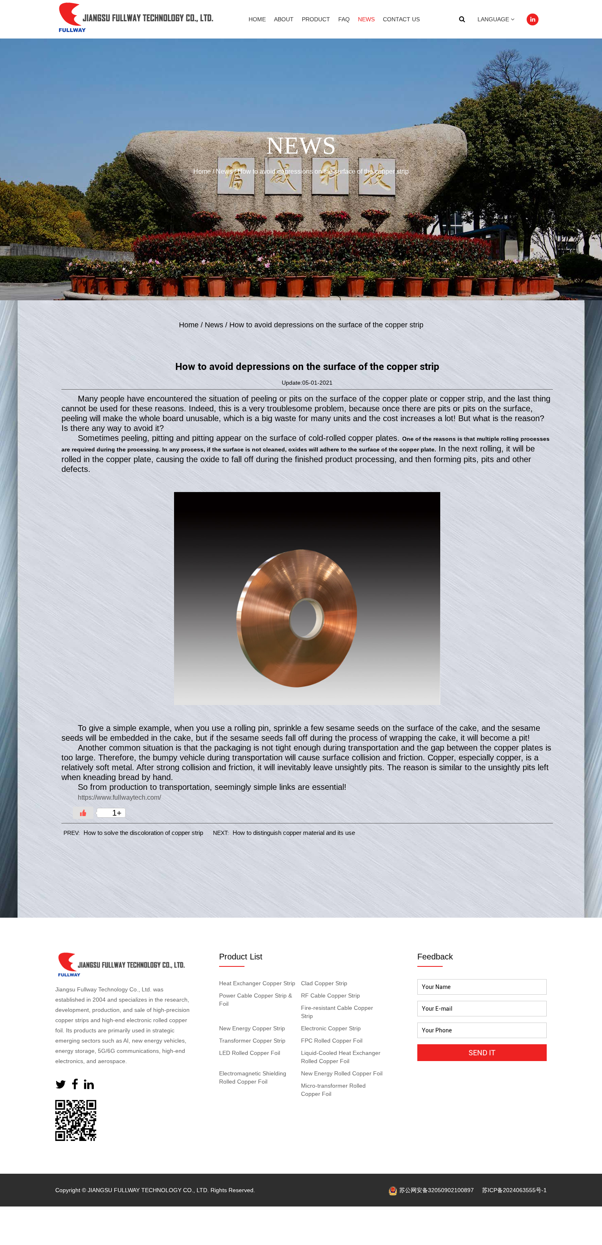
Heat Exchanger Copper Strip (257, 983)
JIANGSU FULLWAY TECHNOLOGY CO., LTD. (148, 1190)
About (284, 19)
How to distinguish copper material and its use (294, 832)
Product (316, 19)
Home (257, 19)
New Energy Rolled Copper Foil (341, 1073)
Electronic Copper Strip (331, 1028)
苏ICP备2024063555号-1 (514, 1190)
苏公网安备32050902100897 (436, 1190)
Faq (344, 19)
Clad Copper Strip (324, 983)
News (366, 19)
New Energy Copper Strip (252, 1028)
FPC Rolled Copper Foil (331, 1040)
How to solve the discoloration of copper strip (143, 832)
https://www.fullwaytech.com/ (119, 797)
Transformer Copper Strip (252, 1040)
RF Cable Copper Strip (330, 995)
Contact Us (401, 19)
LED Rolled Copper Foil (249, 1053)
